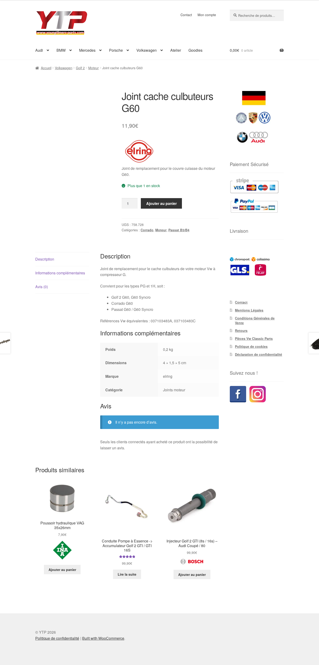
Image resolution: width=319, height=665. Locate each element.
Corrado (147, 230)
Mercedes (87, 50)
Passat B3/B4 (178, 230)
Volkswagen (146, 50)
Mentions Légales (249, 310)
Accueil (46, 67)
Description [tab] (44, 259)
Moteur (93, 67)
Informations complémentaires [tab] (60, 273)
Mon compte (207, 14)
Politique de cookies (251, 346)
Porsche (116, 50)
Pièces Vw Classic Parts (254, 338)
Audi (39, 50)
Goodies (195, 50)
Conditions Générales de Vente (255, 320)
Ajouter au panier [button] (62, 569)
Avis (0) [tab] (41, 286)
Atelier (175, 50)
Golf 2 (80, 67)
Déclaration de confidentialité (258, 354)
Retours (241, 330)
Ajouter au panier (161, 203)
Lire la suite (127, 574)
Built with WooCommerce (103, 638)
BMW (61, 50)
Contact (186, 14)
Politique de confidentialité (57, 638)
